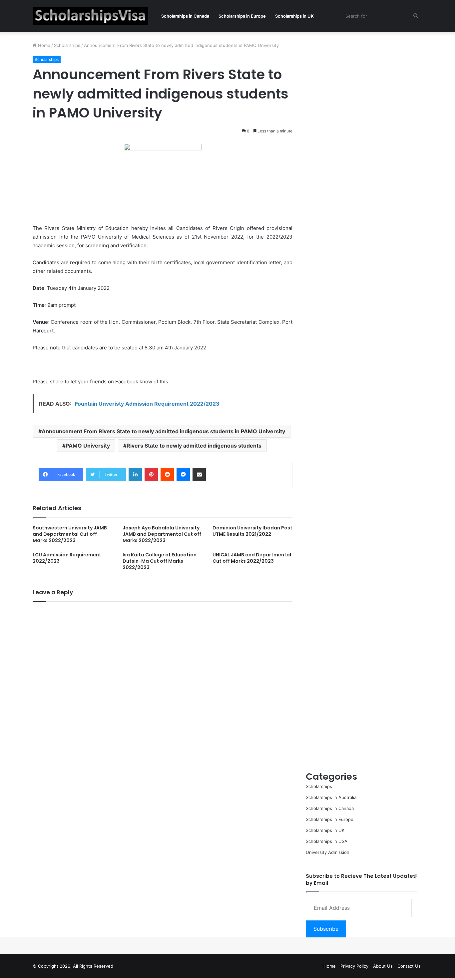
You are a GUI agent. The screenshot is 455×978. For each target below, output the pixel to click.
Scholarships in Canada (185, 16)
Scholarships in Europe (242, 16)
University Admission (327, 852)
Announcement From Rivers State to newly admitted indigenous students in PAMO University (163, 431)
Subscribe (325, 928)
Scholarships (67, 45)
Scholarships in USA (326, 841)
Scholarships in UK (294, 16)
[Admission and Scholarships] (90, 16)
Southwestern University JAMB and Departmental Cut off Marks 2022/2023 (70, 534)
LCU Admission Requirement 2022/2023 (67, 557)
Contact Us (409, 966)
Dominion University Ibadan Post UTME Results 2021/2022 (252, 530)
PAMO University (88, 445)
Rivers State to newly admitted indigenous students (194, 445)
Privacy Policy (354, 966)
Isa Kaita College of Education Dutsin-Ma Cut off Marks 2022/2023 (160, 561)
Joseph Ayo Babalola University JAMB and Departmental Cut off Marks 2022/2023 (162, 534)
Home (43, 45)
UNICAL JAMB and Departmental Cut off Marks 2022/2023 (252, 557)
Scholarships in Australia (331, 797)
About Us (383, 966)
